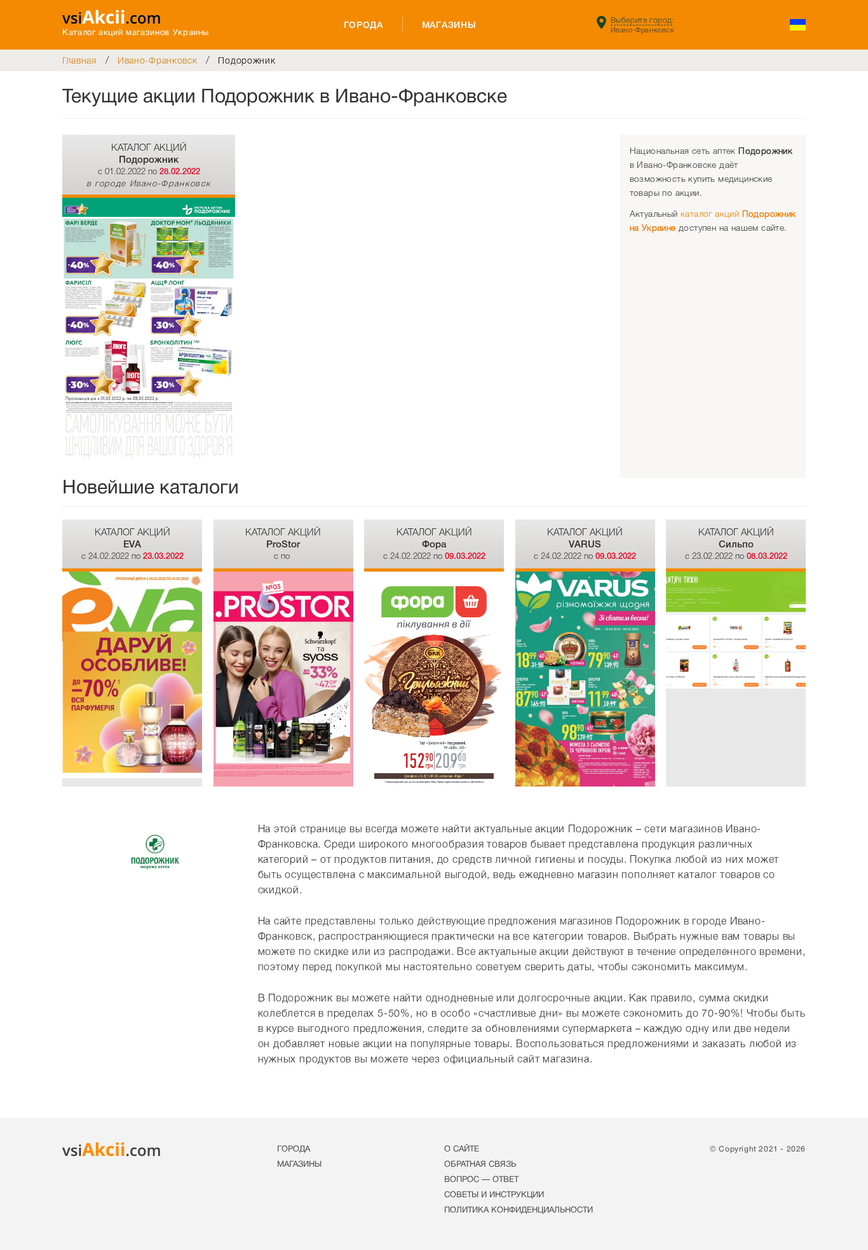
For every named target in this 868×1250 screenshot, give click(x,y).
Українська (798, 25)
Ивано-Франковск (158, 60)
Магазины (449, 25)
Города (363, 25)
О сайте (461, 1149)
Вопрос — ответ (481, 1180)
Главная (79, 60)
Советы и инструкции (494, 1195)
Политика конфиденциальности (518, 1210)
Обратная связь (480, 1165)
